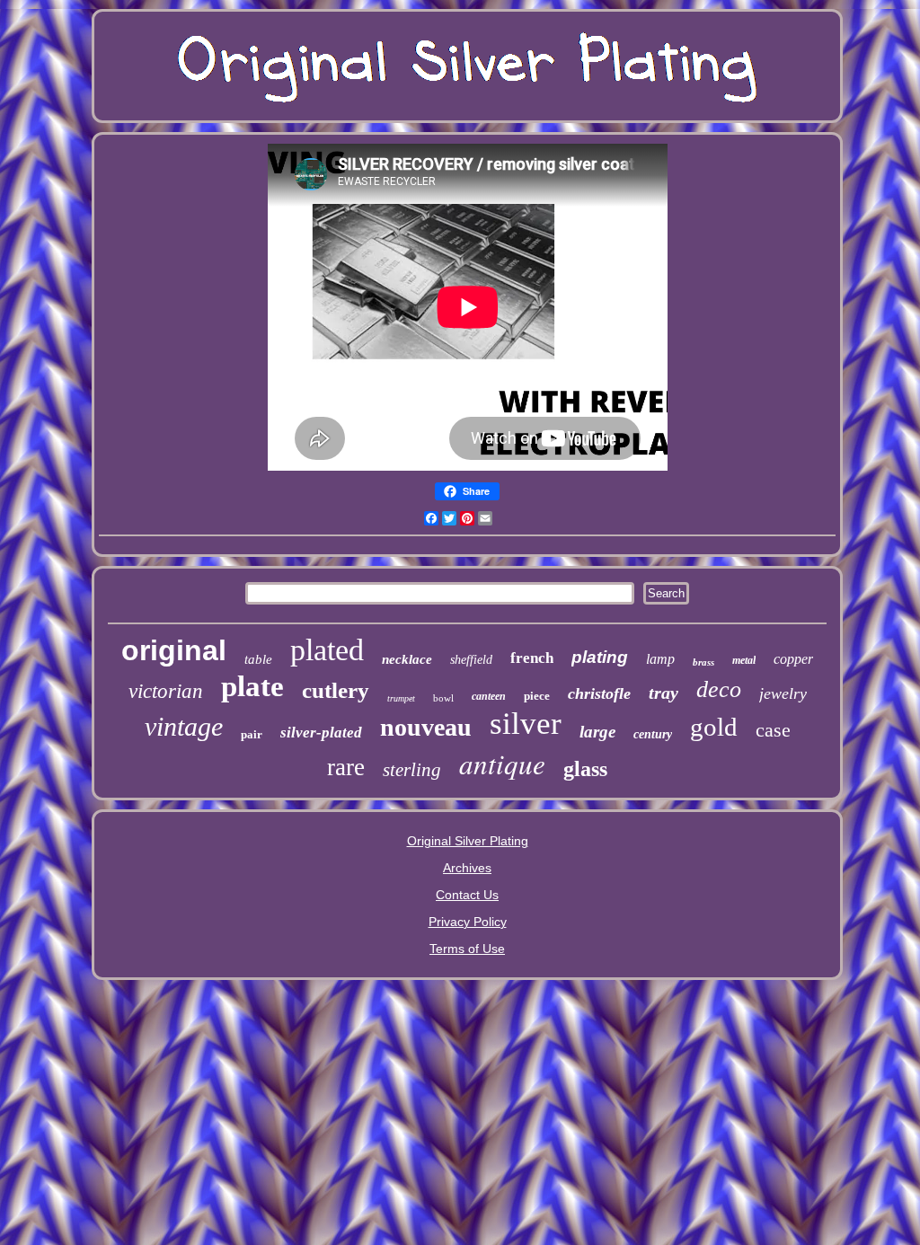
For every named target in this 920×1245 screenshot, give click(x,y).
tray (663, 692)
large (597, 731)
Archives (467, 868)
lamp (660, 659)
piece (537, 695)
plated (327, 650)
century (652, 734)
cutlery (335, 690)
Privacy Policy (468, 921)
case (773, 730)
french (531, 658)
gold (714, 726)
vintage (184, 726)
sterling (412, 770)
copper (793, 659)
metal (744, 660)
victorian (165, 691)
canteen (489, 696)
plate (252, 686)
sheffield (471, 660)
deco (718, 689)
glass (585, 769)
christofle (599, 693)
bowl (443, 698)
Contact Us (467, 894)
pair (251, 734)
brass (703, 662)
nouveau (426, 727)
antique (502, 763)
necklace (407, 659)
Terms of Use (467, 948)
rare (346, 767)
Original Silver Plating (467, 841)
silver (526, 723)
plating (599, 657)
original (173, 650)
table (258, 659)
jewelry (783, 693)
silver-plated (321, 732)
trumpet (401, 698)
